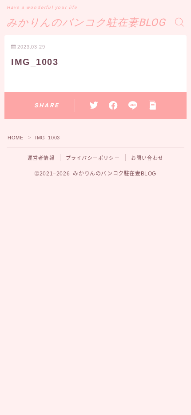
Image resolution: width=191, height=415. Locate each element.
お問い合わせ (147, 158)
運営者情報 (41, 158)
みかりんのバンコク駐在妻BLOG (86, 22)
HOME (15, 137)
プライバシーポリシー (93, 158)
